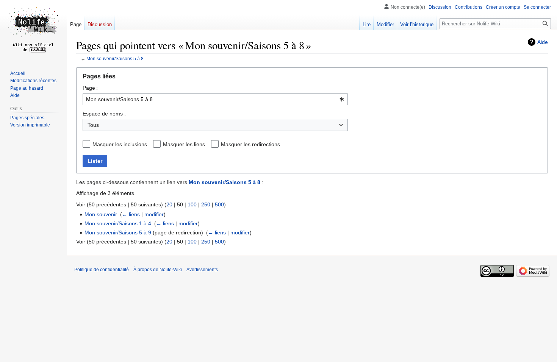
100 (192, 204)
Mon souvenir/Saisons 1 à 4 (117, 223)
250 (205, 204)
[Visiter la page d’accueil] (33, 30)
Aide (542, 42)
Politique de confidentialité (101, 269)
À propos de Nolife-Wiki (157, 269)
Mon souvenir (100, 214)
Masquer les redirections (250, 144)
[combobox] (215, 99)
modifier (154, 214)
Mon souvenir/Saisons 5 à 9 (117, 232)
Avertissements (202, 269)
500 (219, 204)
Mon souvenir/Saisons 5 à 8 (115, 58)
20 (169, 204)
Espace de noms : (104, 114)
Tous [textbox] (93, 125)
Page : (90, 88)
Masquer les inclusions (119, 144)
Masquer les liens (184, 144)
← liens (131, 214)
